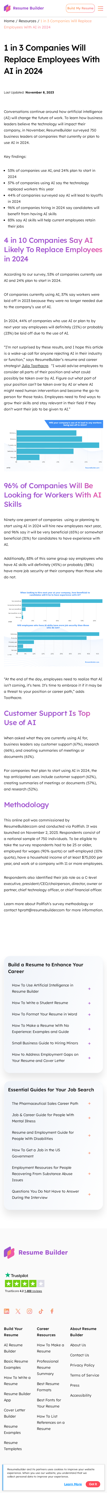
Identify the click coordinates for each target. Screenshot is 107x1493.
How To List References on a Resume (51, 1422)
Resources (27, 21)
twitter (18, 1311)
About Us (78, 1345)
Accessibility (80, 1395)
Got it (93, 1484)
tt (41, 1311)
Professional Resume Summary (47, 1367)
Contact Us (79, 1355)
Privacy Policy (82, 1365)
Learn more (73, 1484)
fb (52, 1311)
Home (9, 21)
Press (74, 1385)
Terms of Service (84, 1375)
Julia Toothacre (35, 365)
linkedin (6, 1311)
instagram (29, 1311)
